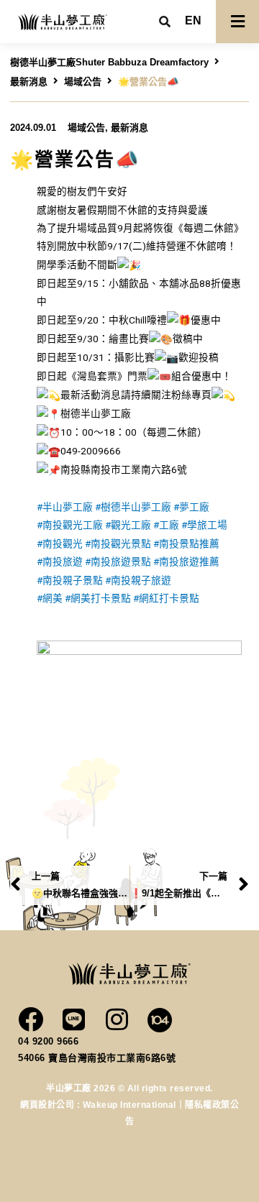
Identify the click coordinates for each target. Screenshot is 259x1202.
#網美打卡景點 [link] (98, 598)
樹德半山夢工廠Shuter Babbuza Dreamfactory (109, 62)
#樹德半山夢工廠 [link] (133, 507)
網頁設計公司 (48, 1105)
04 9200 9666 (48, 1041)
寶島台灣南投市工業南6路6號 (112, 1057)
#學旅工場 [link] (204, 525)
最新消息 (28, 81)
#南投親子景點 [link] (70, 580)
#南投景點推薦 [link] (186, 543)
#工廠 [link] (166, 525)
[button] (193, 21)
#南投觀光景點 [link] (118, 543)
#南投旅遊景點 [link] (118, 561)
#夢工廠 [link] (191, 507)
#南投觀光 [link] (60, 543)
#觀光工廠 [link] (128, 525)
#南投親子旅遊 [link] (138, 580)
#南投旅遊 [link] (60, 561)
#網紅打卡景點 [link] (166, 598)
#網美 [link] (50, 598)
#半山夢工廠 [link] (65, 507)
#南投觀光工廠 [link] (70, 525)
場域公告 (82, 81)
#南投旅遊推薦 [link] (186, 561)
